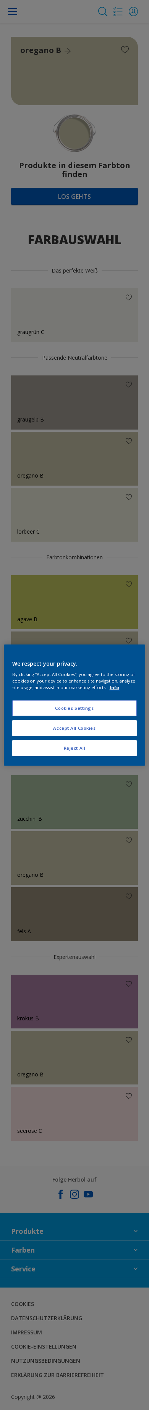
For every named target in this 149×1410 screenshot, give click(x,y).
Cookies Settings (74, 708)
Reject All (75, 748)
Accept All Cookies (74, 728)
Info (114, 687)
